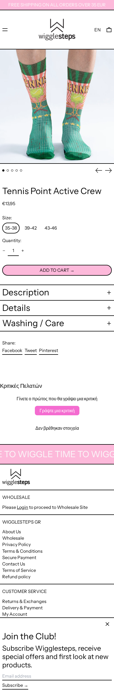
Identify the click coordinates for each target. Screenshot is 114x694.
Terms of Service (19, 570)
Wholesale (13, 538)
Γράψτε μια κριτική (57, 410)
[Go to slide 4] (16, 170)
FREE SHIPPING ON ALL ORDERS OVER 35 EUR (57, 4)
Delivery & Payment (22, 607)
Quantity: (11, 240)
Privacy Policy (16, 544)
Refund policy (16, 576)
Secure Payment (19, 557)
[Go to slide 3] (12, 170)
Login (22, 507)
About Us (11, 531)
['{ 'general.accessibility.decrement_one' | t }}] (4, 251)
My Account (14, 614)
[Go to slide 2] (8, 170)
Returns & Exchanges (24, 601)
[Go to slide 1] (3, 170)
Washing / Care (33, 323)
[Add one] (23, 251)
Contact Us (13, 564)
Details (16, 308)
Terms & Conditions (22, 551)
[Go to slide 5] (21, 170)
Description (25, 292)
